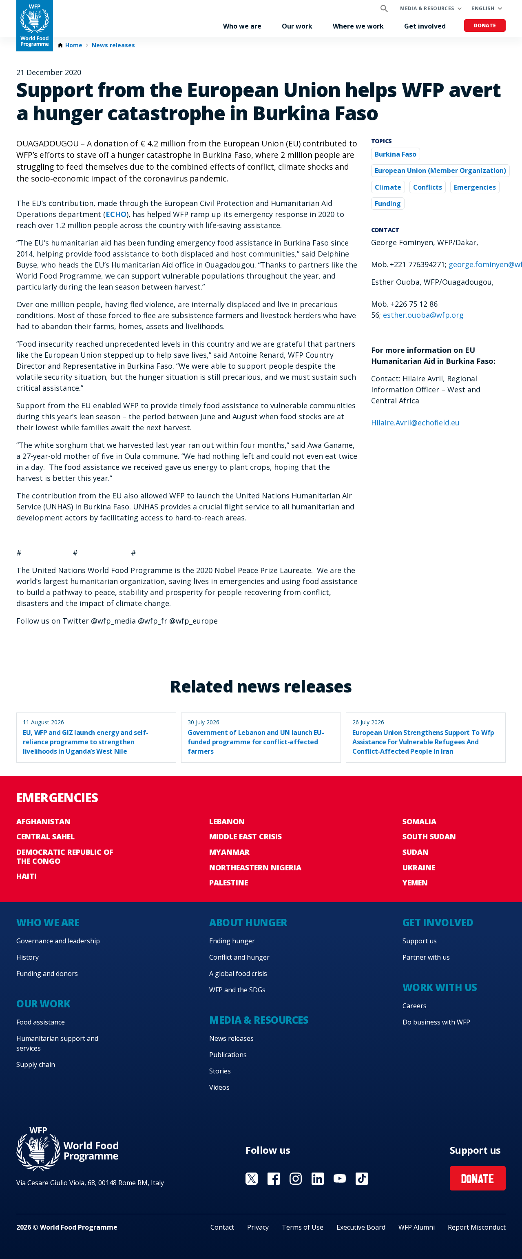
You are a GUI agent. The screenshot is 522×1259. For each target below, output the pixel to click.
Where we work (358, 26)
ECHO (116, 214)
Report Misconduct (477, 1227)
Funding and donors (47, 973)
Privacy (258, 1227)
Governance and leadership (58, 940)
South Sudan (429, 836)
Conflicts (427, 187)
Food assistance (40, 1022)
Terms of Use (302, 1227)
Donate (485, 25)
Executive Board (360, 1227)
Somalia (419, 821)
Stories (220, 1070)
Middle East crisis (245, 836)
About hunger (248, 922)
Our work (297, 26)
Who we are (242, 26)
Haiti (26, 876)
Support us (420, 940)
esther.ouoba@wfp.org (423, 315)
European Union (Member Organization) (440, 170)
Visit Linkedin (318, 1179)
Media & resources (427, 8)
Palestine (228, 882)
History (27, 957)
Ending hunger (232, 940)
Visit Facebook (274, 1179)
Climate (388, 187)
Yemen (415, 882)
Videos (219, 1087)
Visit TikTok (362, 1179)
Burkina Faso (395, 154)
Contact (222, 1227)
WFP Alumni (416, 1227)
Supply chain (35, 1064)
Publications (228, 1054)
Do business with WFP (436, 1022)
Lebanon (227, 821)
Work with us (440, 987)
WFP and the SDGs (237, 989)
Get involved (425, 26)
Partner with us (426, 957)
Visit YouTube (340, 1179)
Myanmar (229, 852)
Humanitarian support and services (57, 1043)
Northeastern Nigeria (255, 867)
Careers (415, 1005)
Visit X (252, 1179)
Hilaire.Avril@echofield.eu (415, 422)
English (482, 8)
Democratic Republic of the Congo (64, 856)
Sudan (416, 852)
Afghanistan (43, 821)
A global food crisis (238, 973)
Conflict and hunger (239, 957)
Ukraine (419, 867)
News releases (113, 45)
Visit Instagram (296, 1179)
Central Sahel (45, 836)
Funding (388, 203)
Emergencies (475, 187)
